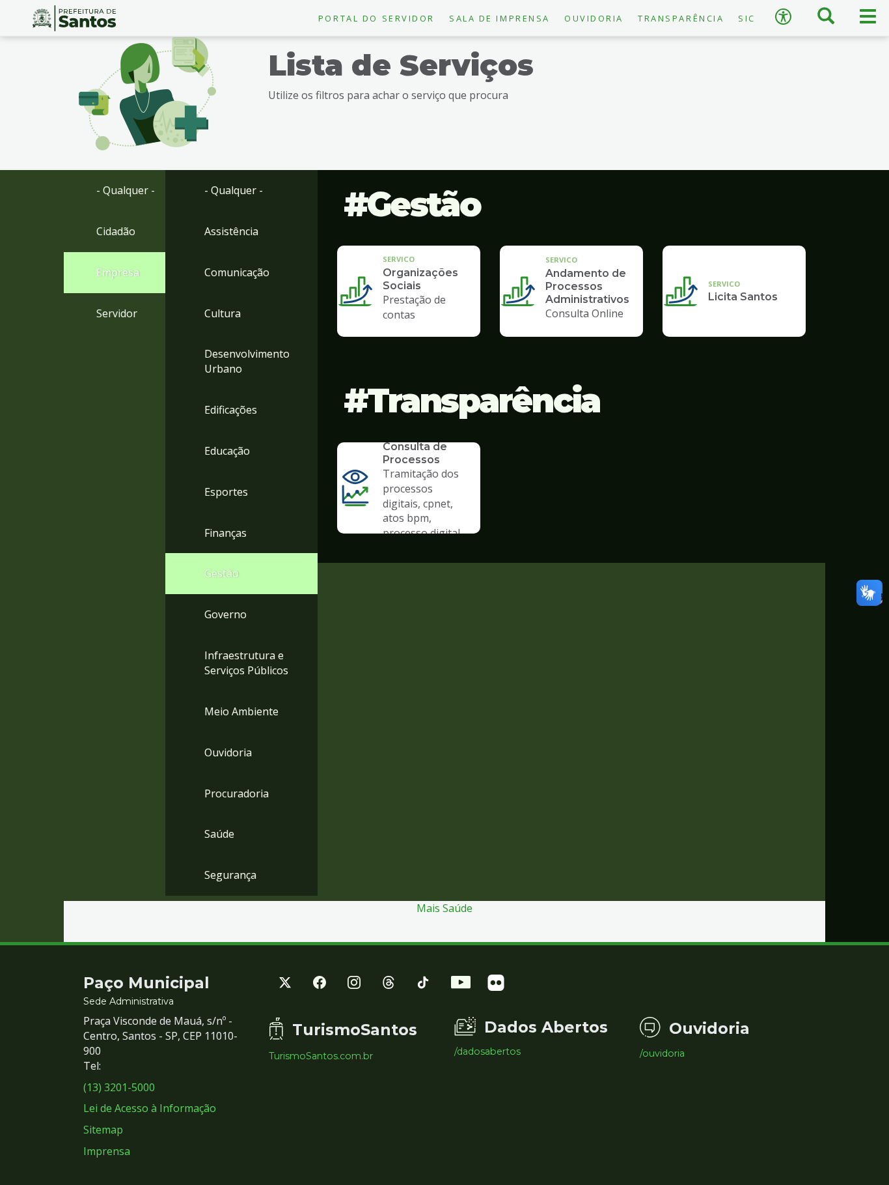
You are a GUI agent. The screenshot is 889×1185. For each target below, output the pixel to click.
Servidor (116, 313)
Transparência (681, 18)
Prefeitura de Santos (74, 18)
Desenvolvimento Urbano (247, 361)
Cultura (222, 313)
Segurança (230, 875)
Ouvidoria (593, 18)
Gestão (221, 573)
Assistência (231, 231)
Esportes (226, 492)
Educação (227, 451)
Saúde (219, 834)
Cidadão (115, 231)
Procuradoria (236, 793)
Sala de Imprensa (499, 18)
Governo (225, 614)
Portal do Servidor (376, 18)
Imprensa (106, 1151)
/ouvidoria (662, 1053)
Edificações (230, 410)
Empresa (117, 272)
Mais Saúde (444, 908)
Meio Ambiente (241, 711)
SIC (747, 18)
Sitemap (103, 1129)
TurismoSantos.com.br (321, 1056)
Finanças (225, 533)
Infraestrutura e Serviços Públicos (246, 663)
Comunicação (236, 272)
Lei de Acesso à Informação (149, 1108)
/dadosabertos (487, 1051)
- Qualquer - (125, 190)
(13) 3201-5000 (119, 1087)
